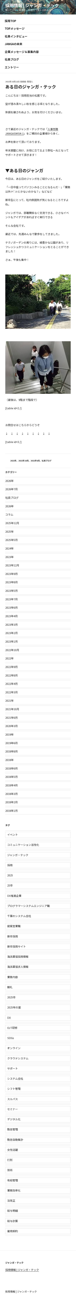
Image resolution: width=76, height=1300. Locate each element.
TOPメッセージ (15, 28)
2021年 (13, 460)
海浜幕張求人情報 (17, 967)
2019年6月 (11, 743)
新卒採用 (12, 936)
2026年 (9, 481)
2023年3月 (11, 624)
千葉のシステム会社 (19, 916)
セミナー (12, 1109)
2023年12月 (12, 565)
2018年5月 (11, 777)
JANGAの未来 (13, 44)
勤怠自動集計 (15, 1139)
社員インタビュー (16, 36)
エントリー (12, 67)
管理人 (30, 81)
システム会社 (15, 1078)
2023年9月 (11, 574)
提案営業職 (14, 926)
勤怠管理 (12, 1129)
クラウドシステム (17, 1058)
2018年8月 (11, 751)
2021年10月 (23, 460)
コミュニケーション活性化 (23, 845)
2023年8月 (11, 582)
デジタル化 (14, 1119)
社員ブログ (12, 59)
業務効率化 (14, 1190)
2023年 (9, 557)
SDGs (10, 1038)
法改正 (11, 1200)
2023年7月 (11, 599)
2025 (10, 875)
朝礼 (10, 987)
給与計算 (12, 1221)
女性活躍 (12, 1150)
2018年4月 (11, 785)
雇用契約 (12, 1231)
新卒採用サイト (16, 946)
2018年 (9, 760)
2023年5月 (11, 590)
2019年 (9, 734)
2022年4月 (11, 684)
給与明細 (12, 1210)
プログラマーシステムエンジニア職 (28, 906)
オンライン (14, 1048)
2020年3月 (11, 726)
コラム (9, 514)
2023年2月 (11, 633)
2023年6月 (11, 607)
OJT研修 (12, 1028)
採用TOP (10, 21)
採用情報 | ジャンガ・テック (32, 5)
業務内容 (12, 977)
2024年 (9, 548)
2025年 (9, 531)
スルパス (12, 1099)
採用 (10, 865)
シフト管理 (14, 1088)
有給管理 (12, 1180)
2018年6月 (11, 768)
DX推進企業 (14, 896)
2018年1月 (11, 810)
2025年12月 (12, 523)
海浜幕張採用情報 (17, 956)
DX (9, 1017)
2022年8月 (11, 675)
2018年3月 (11, 794)
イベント (12, 834)
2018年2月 (11, 802)
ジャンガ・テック (17, 855)
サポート (12, 1068)
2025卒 (11, 997)
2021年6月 (35, 460)
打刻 (10, 1160)
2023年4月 (11, 616)
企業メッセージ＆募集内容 (22, 52)
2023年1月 (11, 641)
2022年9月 (11, 667)
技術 (10, 1170)
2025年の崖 (14, 1007)
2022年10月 (12, 650)
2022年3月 (11, 692)
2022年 (9, 658)
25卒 (10, 885)
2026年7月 (11, 489)
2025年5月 (11, 540)
